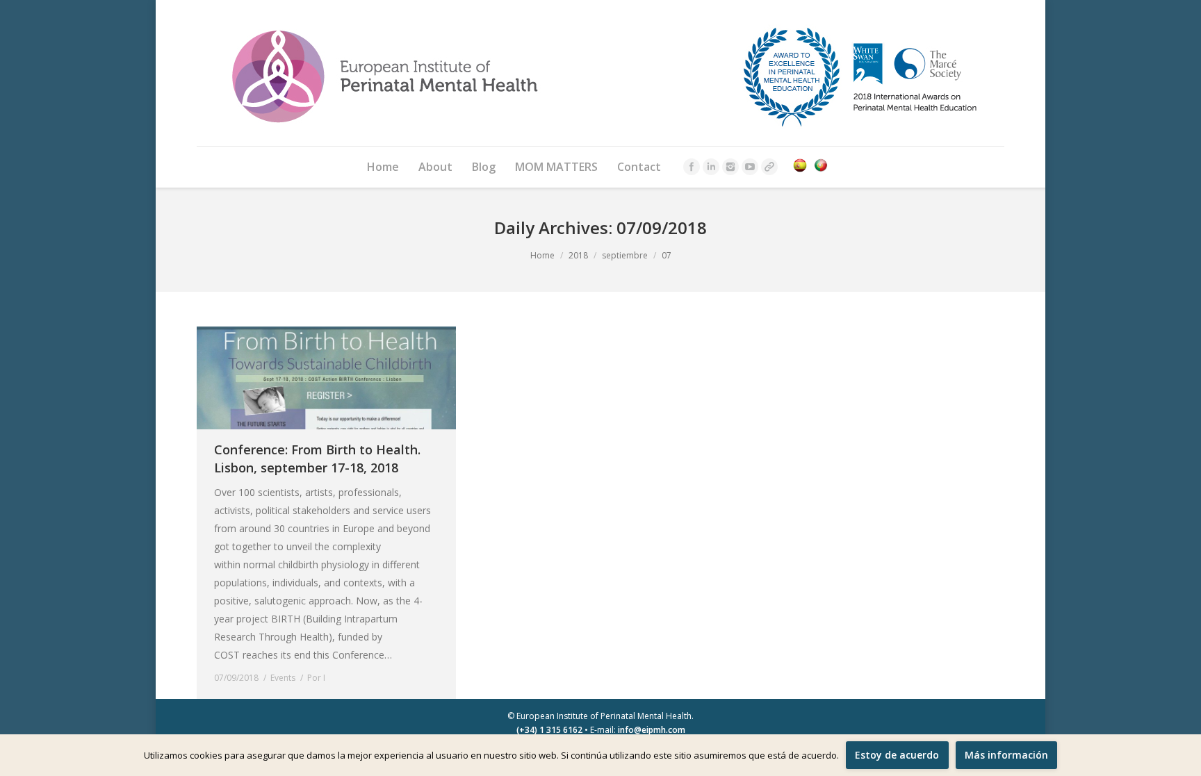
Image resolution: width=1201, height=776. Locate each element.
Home (542, 255)
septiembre (625, 255)
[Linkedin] (711, 166)
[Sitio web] (769, 166)
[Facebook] (691, 166)
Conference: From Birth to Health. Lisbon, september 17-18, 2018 (317, 458)
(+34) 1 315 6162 (549, 730)
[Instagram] (730, 166)
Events (282, 678)
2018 (578, 255)
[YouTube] (750, 166)
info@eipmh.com (651, 730)
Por (316, 678)
